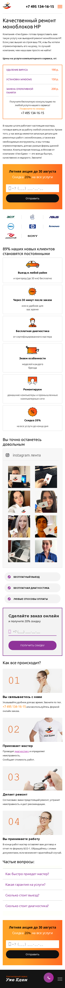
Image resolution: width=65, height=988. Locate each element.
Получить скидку (32, 645)
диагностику (22, 751)
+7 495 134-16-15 (40, 6)
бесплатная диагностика (31, 588)
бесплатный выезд (27, 577)
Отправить (32, 198)
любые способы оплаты (31, 599)
